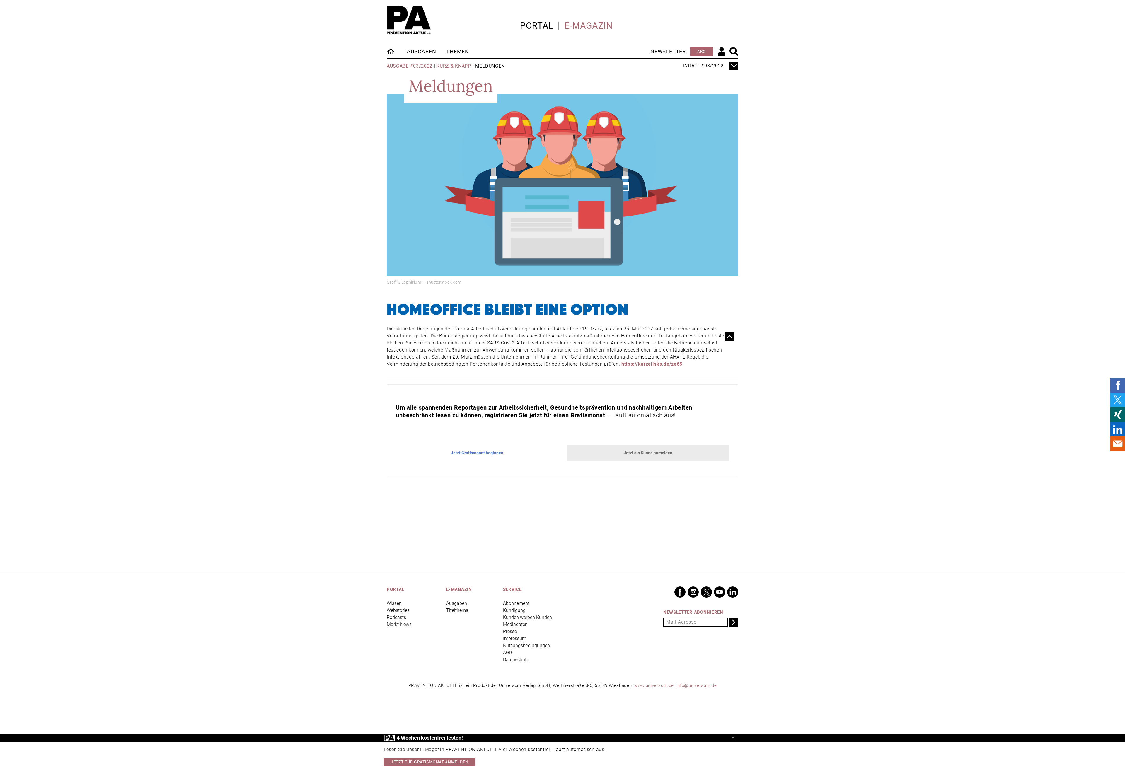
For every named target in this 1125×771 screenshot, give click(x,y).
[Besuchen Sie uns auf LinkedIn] (732, 592)
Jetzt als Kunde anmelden (648, 453)
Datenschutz (516, 659)
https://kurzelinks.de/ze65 (651, 364)
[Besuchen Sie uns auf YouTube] (719, 592)
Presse (510, 631)
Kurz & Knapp (454, 66)
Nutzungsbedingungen (526, 645)
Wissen (394, 603)
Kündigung (514, 610)
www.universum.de (654, 685)
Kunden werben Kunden (527, 617)
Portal (536, 26)
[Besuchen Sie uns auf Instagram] (693, 592)
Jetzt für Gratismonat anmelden (429, 762)
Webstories (398, 610)
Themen (457, 51)
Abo (701, 51)
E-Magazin (589, 26)
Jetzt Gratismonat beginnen (477, 453)
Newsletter (668, 51)
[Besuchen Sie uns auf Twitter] (706, 592)
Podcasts (396, 617)
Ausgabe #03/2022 (409, 66)
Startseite (391, 51)
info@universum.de (696, 685)
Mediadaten (515, 624)
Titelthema (457, 610)
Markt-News (399, 624)
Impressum (514, 638)
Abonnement (516, 603)
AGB (507, 652)
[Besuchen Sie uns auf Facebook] (680, 592)
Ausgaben (421, 51)
